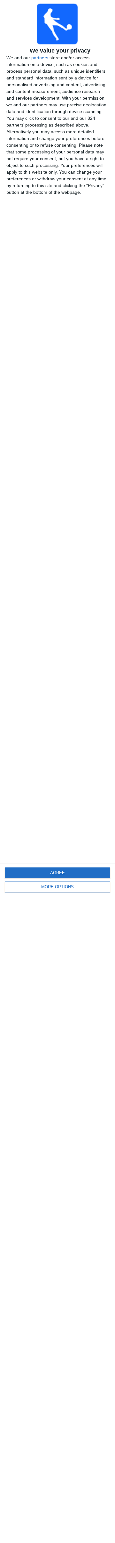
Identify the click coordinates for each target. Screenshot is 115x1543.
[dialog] (57, 771)
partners (39, 57)
